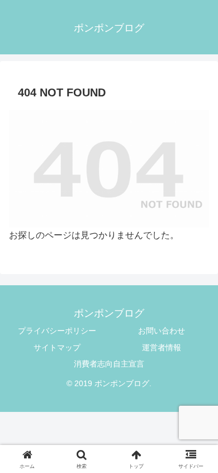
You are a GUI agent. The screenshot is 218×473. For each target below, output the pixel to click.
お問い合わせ (161, 330)
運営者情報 (161, 347)
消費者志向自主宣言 (109, 363)
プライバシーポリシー (57, 330)
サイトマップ (57, 347)
